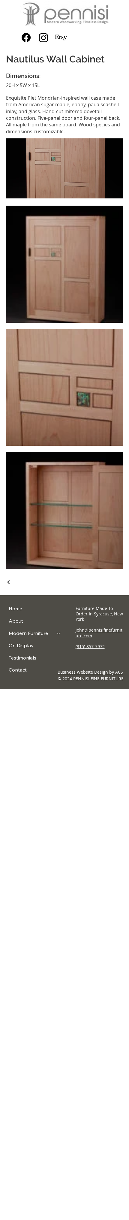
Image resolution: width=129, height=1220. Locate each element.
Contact (18, 670)
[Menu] (103, 36)
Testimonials (22, 658)
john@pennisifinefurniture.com (99, 632)
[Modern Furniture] (58, 633)
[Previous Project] (8, 582)
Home (15, 608)
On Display (21, 645)
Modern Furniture (28, 633)
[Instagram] (44, 38)
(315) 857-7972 (90, 646)
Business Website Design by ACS (90, 672)
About (16, 621)
